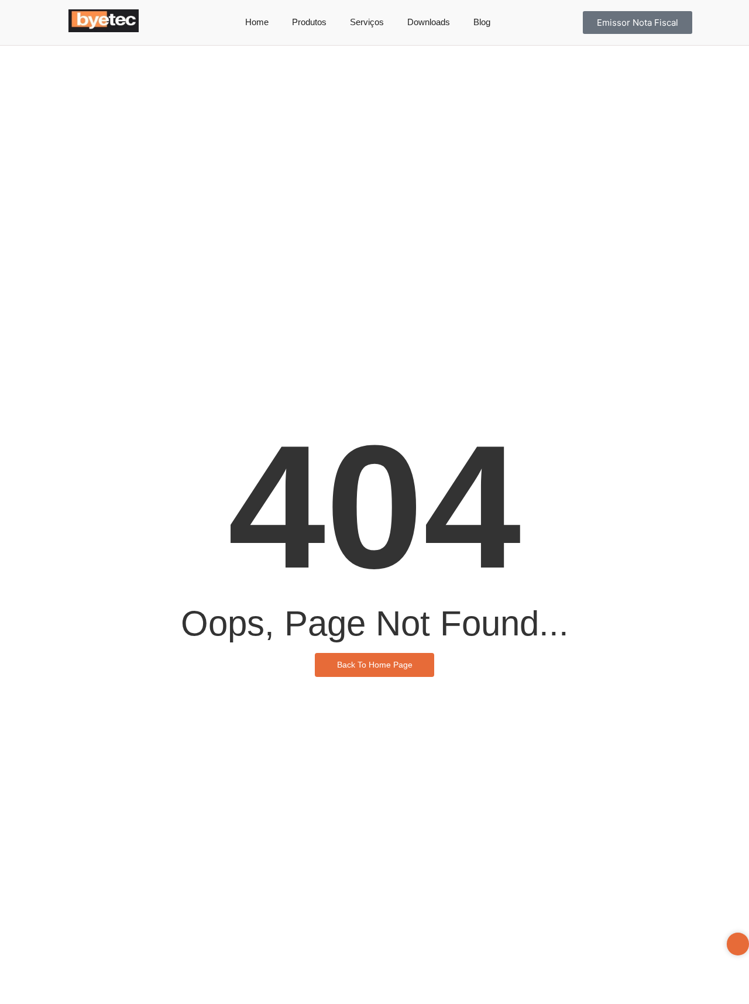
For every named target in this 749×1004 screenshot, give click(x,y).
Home (257, 22)
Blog (481, 22)
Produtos (309, 22)
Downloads (428, 22)
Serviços (367, 22)
